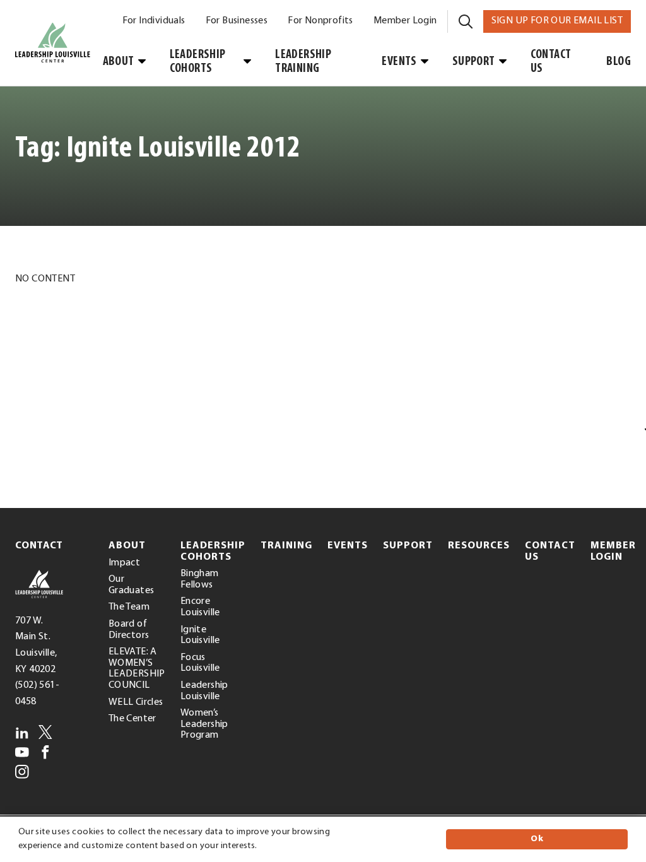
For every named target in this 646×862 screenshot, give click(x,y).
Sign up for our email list (561, 20)
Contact (39, 546)
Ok (537, 839)
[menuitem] (154, 21)
